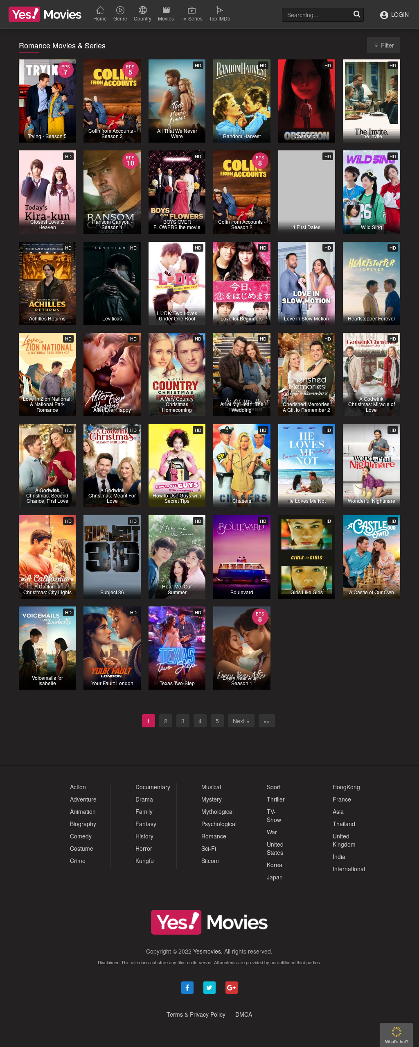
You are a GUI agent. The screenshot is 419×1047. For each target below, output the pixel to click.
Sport (274, 787)
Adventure (83, 799)
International (349, 869)
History (144, 836)
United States (275, 848)
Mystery (211, 799)
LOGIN (399, 14)
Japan (275, 877)
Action (78, 787)
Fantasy (145, 824)
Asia (338, 811)
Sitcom (210, 860)
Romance (213, 836)
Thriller (276, 799)
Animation (83, 811)
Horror (143, 848)
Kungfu (144, 860)
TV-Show (274, 815)
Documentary (152, 787)
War (272, 832)
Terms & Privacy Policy (196, 1014)
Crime (78, 860)
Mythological (217, 811)
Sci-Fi (208, 848)
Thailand (344, 824)
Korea (274, 865)
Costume (81, 848)
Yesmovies (207, 951)
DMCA (243, 1014)
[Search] (357, 15)
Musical (211, 787)
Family (144, 811)
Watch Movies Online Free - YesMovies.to (45, 14)
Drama (144, 799)
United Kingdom (344, 840)
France (342, 799)
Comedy (81, 836)
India (339, 856)
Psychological (219, 824)
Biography (83, 824)
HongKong (346, 787)
